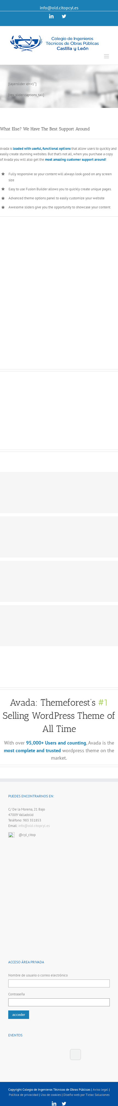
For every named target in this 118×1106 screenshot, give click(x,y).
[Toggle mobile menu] (107, 56)
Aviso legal (100, 1089)
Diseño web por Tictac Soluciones (86, 1095)
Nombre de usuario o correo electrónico (38, 975)
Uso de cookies (51, 1095)
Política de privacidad (23, 1095)
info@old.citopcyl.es (59, 7)
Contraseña (16, 994)
